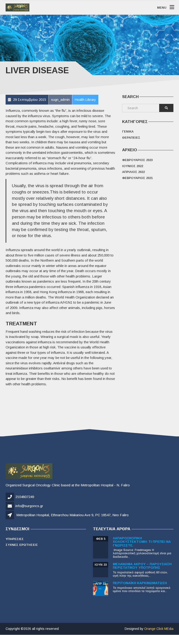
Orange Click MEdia (158, 629)
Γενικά (128, 131)
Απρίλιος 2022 (133, 172)
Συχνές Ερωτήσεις (22, 545)
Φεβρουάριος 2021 (137, 178)
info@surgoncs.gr (29, 506)
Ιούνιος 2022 (132, 166)
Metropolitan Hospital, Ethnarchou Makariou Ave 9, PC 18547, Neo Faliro (72, 515)
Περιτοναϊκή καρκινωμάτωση (140, 583)
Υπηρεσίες (15, 539)
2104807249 (24, 497)
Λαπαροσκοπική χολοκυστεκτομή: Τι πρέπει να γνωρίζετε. (142, 541)
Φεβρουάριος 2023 (137, 160)
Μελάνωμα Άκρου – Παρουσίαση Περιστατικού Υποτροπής (142, 565)
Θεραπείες (131, 137)
